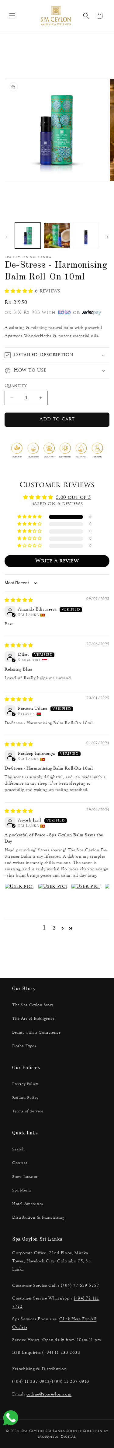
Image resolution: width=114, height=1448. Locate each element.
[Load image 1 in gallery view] (28, 235)
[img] (19, 600)
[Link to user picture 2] (52, 897)
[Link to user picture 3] (85, 897)
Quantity (15, 386)
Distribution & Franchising (38, 1217)
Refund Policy (25, 1097)
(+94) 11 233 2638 (61, 1352)
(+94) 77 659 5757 (80, 1285)
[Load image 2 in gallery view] (57, 235)
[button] (12, 15)
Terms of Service (27, 1111)
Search (18, 1149)
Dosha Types (24, 1046)
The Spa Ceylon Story (32, 1005)
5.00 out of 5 (73, 498)
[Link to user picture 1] (19, 897)
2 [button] (54, 928)
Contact (19, 1163)
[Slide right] (107, 237)
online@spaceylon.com (48, 1394)
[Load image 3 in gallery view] (86, 235)
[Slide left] (6, 237)
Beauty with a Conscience (36, 1032)
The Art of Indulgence (33, 1018)
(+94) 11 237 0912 (31, 1381)
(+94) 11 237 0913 (70, 1381)
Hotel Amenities (27, 1204)
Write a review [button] (56, 561)
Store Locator (25, 1176)
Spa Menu (21, 1190)
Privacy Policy (25, 1084)
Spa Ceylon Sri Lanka (43, 1431)
